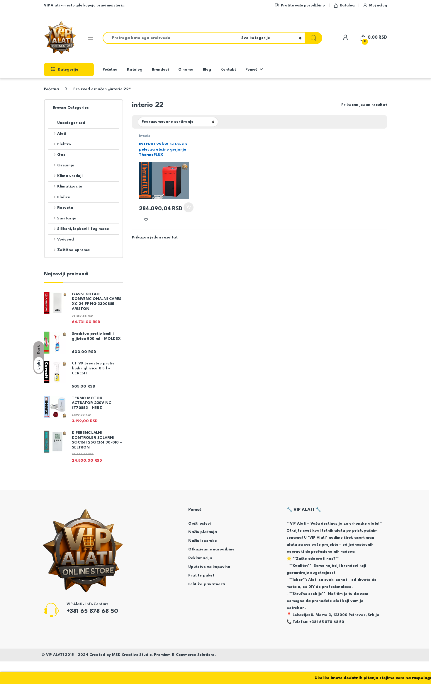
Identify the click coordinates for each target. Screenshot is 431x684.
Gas (61, 155)
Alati (61, 134)
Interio (144, 136)
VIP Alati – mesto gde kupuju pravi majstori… (84, 5)
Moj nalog (378, 5)
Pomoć (251, 69)
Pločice (63, 197)
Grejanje (65, 165)
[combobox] (170, 38)
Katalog (347, 5)
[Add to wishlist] (146, 220)
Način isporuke (202, 541)
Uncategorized (71, 123)
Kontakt (228, 69)
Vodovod (65, 239)
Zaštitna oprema (73, 250)
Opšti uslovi (199, 524)
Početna (110, 69)
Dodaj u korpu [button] (188, 207)
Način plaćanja (202, 532)
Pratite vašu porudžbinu (303, 5)
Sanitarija (66, 218)
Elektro (64, 144)
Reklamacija (200, 558)
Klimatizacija (69, 186)
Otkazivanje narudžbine (211, 549)
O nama (186, 69)
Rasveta (65, 208)
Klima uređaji (70, 176)
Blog (207, 69)
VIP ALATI (55, 655)
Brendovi (160, 69)
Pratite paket (201, 575)
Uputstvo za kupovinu (209, 567)
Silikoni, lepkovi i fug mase (83, 229)
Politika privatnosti (206, 584)
